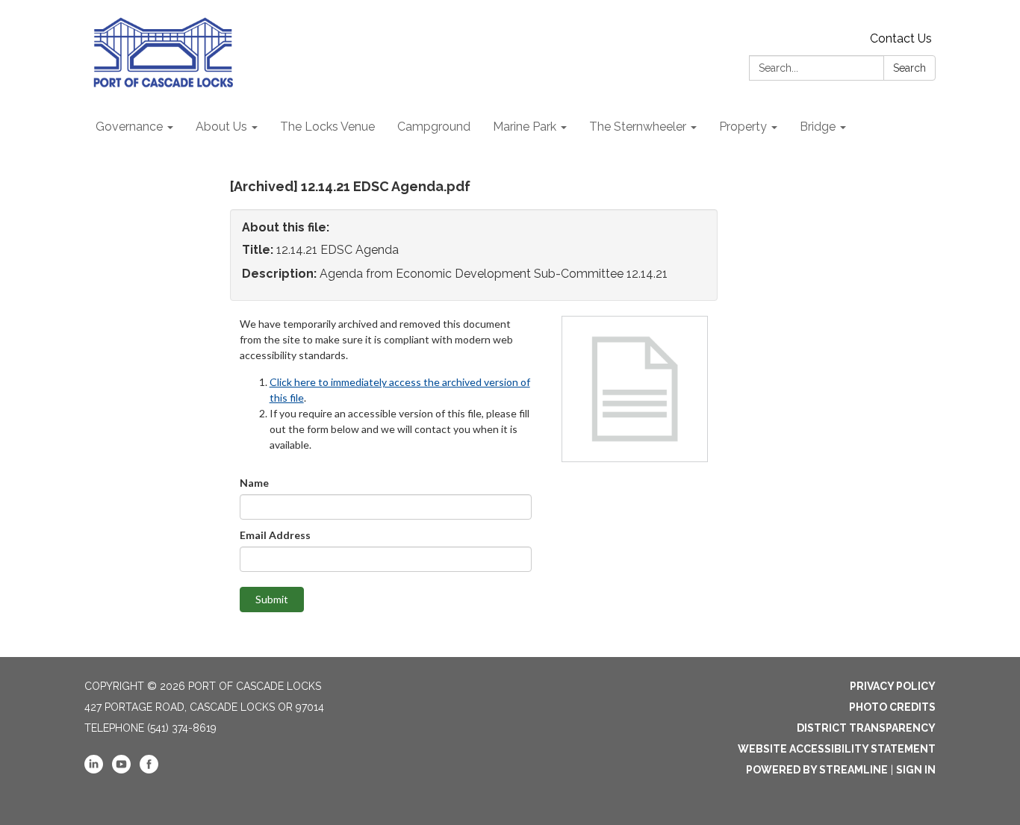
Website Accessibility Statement (837, 749)
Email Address (275, 535)
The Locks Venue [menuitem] (327, 126)
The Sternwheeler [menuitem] (637, 126)
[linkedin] (93, 770)
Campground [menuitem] (433, 126)
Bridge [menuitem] (818, 126)
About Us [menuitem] (221, 126)
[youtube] (121, 770)
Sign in (916, 770)
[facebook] (149, 770)
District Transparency (866, 728)
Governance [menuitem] (129, 126)
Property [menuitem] (743, 126)
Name (254, 482)
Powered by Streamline (817, 770)
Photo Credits (892, 707)
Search (909, 68)
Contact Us (901, 38)
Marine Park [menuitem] (524, 126)
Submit (271, 599)
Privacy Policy (893, 686)
